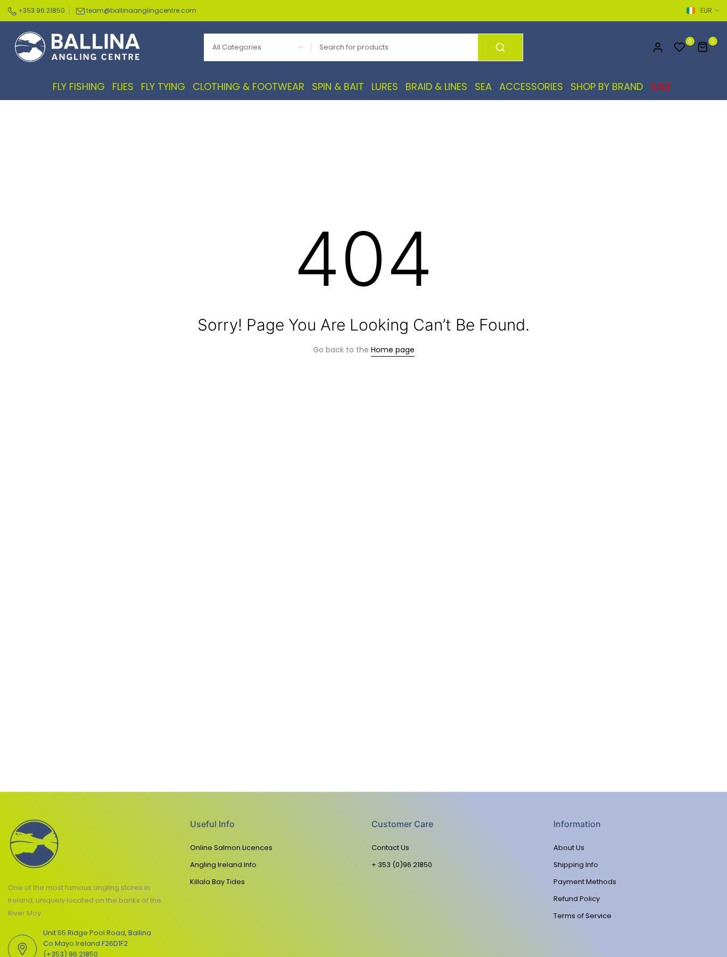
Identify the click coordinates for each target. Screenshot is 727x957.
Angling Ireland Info (223, 865)
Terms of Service (582, 916)
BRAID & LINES (436, 86)
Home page (393, 349)
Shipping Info (575, 865)
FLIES (123, 86)
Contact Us (390, 848)
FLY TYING (163, 86)
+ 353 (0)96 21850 (401, 865)
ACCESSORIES (531, 86)
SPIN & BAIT (338, 86)
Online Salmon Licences (231, 848)
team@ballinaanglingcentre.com (141, 10)
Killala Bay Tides (217, 882)
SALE (660, 86)
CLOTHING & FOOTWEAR (248, 86)
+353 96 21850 (40, 10)
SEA (483, 86)
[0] (679, 47)
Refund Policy (576, 899)
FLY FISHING (79, 86)
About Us (568, 848)
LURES (384, 86)
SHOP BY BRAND (607, 86)
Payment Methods (584, 882)
